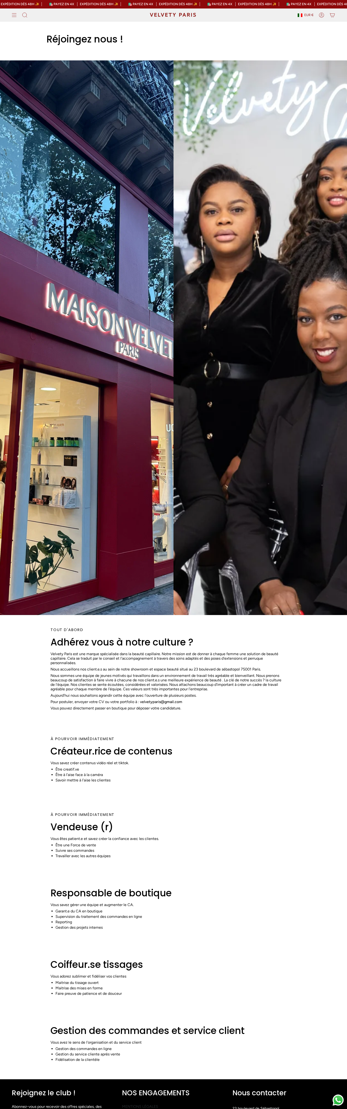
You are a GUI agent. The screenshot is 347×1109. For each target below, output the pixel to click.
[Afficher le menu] (14, 15)
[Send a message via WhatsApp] (338, 1100)
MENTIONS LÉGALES (140, 1106)
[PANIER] (332, 15)
